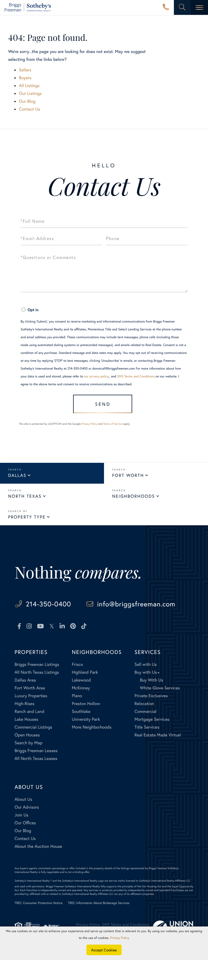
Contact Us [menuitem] (25, 838)
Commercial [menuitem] (145, 711)
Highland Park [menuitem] (85, 672)
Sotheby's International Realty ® (33, 880)
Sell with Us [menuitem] (145, 664)
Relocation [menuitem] (144, 703)
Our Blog (27, 101)
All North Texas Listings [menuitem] (37, 672)
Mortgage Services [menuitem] (151, 719)
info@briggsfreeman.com (136, 603)
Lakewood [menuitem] (81, 680)
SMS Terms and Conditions (136, 376)
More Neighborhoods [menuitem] (91, 727)
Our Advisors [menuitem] (27, 807)
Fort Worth (128, 475)
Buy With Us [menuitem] (151, 680)
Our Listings (30, 93)
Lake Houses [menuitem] (26, 719)
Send (102, 404)
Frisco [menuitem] (77, 664)
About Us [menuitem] (23, 799)
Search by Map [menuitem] (29, 743)
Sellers (25, 70)
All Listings (29, 85)
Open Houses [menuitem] (27, 735)
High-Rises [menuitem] (24, 703)
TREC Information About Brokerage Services (98, 903)
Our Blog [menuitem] (23, 830)
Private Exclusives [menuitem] (151, 696)
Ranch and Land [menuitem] (29, 711)
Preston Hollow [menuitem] (86, 703)
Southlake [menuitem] (81, 711)
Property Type (27, 517)
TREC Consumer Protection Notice (39, 903)
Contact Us (29, 109)
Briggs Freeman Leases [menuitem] (36, 750)
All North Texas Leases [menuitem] (36, 758)
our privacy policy (96, 376)
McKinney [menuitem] (81, 688)
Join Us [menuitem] (21, 815)
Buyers (25, 78)
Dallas (17, 475)
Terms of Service (112, 424)
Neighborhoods (133, 496)
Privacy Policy (90, 424)
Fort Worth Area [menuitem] (30, 688)
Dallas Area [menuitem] (25, 680)
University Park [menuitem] (86, 719)
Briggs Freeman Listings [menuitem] (37, 664)
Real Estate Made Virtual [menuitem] (157, 735)
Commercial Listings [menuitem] (33, 727)
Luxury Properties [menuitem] (31, 696)
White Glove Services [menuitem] (160, 688)
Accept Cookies (104, 949)
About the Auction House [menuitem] (38, 846)
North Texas (24, 496)
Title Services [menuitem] (146, 727)
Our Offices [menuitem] (25, 823)
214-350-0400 (166, 7)
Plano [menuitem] (77, 696)
